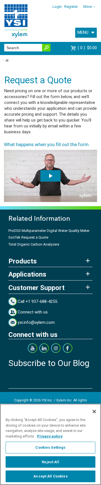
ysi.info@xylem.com (36, 322)
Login (57, 6)
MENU (82, 32)
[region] (50, 444)
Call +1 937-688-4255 (37, 301)
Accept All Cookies (50, 476)
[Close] (94, 411)
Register (71, 6)
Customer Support (36, 288)
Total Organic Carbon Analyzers (33, 244)
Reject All (50, 462)
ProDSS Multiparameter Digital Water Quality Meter (48, 231)
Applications (27, 274)
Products (22, 261)
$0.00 (88, 47)
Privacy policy (50, 436)
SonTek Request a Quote (28, 237)
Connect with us (33, 312)
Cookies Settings (50, 447)
